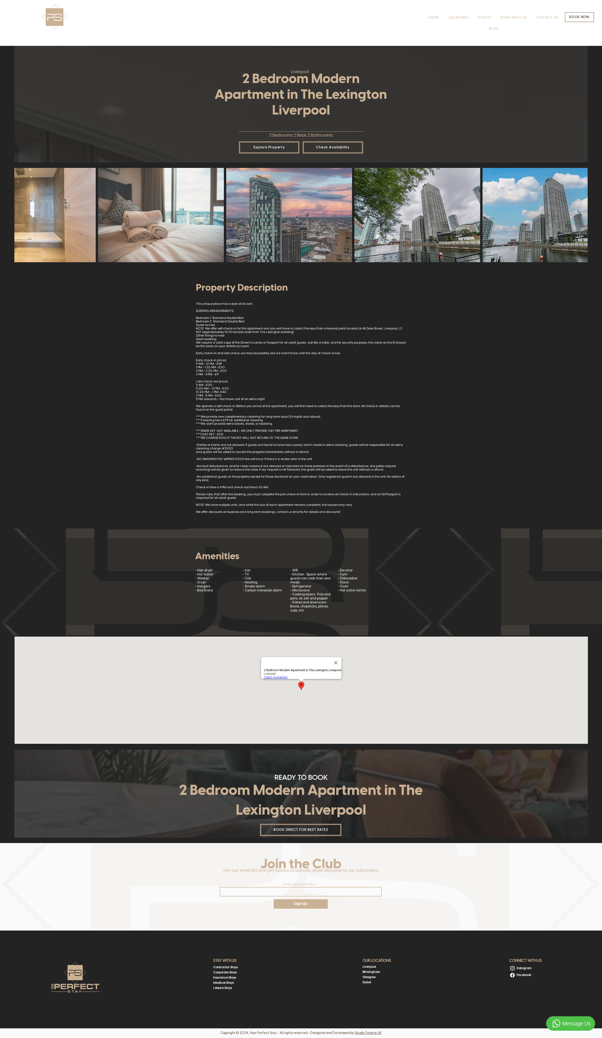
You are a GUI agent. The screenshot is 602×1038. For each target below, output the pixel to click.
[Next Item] (579, 215)
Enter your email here (299, 884)
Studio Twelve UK (368, 1033)
